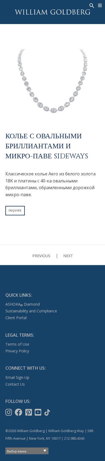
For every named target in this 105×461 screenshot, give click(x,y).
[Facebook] (19, 412)
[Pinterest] (29, 412)
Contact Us (15, 384)
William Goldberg (52, 12)
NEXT (68, 255)
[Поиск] (91, 5)
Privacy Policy (17, 350)
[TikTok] (47, 412)
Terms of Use (17, 344)
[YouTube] (39, 412)
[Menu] (100, 5)
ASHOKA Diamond (22, 304)
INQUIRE (15, 210)
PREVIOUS (41, 255)
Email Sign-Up (17, 377)
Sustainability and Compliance (31, 310)
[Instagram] (9, 412)
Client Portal (16, 317)
